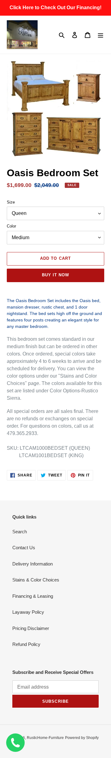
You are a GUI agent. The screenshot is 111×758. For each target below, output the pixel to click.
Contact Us (23, 547)
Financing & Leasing (32, 596)
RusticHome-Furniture (45, 738)
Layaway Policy (28, 612)
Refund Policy (26, 644)
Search (19, 531)
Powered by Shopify (82, 738)
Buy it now (55, 275)
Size (11, 202)
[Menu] (100, 34)
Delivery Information (32, 563)
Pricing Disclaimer (30, 628)
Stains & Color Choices (35, 579)
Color (11, 226)
